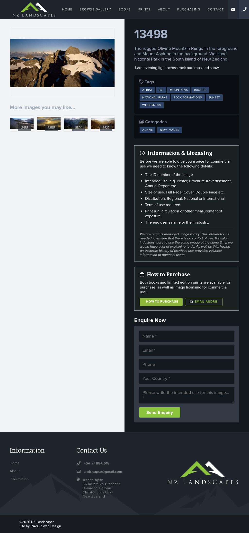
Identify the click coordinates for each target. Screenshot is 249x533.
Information (19, 479)
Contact (215, 9)
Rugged (200, 90)
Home (67, 9)
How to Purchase (162, 302)
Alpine (147, 129)
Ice (161, 90)
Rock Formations (188, 97)
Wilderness (151, 105)
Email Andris (206, 302)
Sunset (214, 97)
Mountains (179, 90)
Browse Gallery (95, 9)
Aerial (147, 90)
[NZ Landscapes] (34, 2)
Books (124, 9)
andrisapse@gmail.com (103, 472)
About (164, 9)
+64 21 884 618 (96, 463)
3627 (106, 128)
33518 (51, 128)
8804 (78, 128)
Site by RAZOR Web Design (40, 526)
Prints (144, 9)
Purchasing (188, 9)
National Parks (154, 97)
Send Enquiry (159, 412)
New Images (169, 129)
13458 (24, 128)
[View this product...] (22, 118)
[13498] (62, 63)
